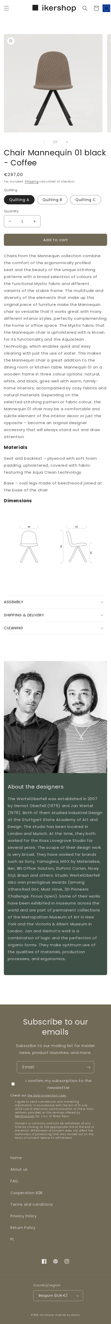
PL (12, 1239)
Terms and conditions (31, 1204)
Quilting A (19, 199)
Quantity (11, 211)
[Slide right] (67, 142)
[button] (6, 8)
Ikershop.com (25, 1116)
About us (19, 1169)
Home (16, 1157)
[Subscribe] (88, 1067)
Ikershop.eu (47, 1315)
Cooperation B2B (26, 1192)
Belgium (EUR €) (53, 1295)
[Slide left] (44, 142)
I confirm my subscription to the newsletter (59, 1084)
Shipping (32, 181)
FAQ (14, 1181)
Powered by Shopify (67, 1315)
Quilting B (52, 199)
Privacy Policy (23, 1216)
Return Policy (23, 1227)
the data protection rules (46, 1095)
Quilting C (85, 199)
